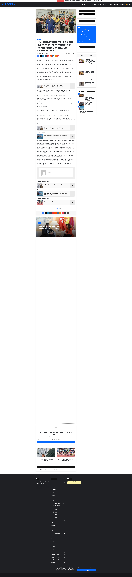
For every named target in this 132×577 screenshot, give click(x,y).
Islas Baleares (54, 538)
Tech (44, 486)
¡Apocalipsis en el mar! (89, 85)
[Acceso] (127, 1)
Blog (52, 497)
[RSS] (95, 575)
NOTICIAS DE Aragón (55, 554)
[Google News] (58, 209)
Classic (45, 481)
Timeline (47, 486)
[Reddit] (51, 56)
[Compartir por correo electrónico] (65, 213)
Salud (111, 4)
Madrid (53, 541)
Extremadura (54, 530)
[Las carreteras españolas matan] (81, 111)
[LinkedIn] (43, 56)
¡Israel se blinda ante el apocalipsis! (85, 82)
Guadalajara (55, 520)
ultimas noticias (65, 575)
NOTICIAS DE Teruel (56, 556)
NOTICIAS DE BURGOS (57, 503)
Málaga (54, 492)
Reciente (91, 58)
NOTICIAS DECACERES (57, 533)
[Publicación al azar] (129, 1)
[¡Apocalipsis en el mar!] (81, 87)
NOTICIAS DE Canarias (56, 557)
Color (48, 481)
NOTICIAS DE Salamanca (57, 511)
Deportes (94, 4)
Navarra (37, 486)
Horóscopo (122, 4)
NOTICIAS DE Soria (56, 514)
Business (41, 481)
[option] (56, 227)
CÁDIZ (54, 484)
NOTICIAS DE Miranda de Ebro (59, 506)
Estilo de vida (105, 4)
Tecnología (115, 4)
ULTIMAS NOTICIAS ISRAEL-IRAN (88, 106)
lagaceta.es (49, 172)
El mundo (39, 53)
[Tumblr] (46, 56)
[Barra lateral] (130, 1)
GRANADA (54, 487)
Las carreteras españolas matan (88, 110)
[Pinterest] (48, 56)
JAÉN (54, 490)
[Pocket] (58, 56)
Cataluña (53, 522)
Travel (37, 488)
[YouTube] (93, 575)
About (37, 481)
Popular (81, 58)
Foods (41, 483)
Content (37, 483)
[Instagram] (94, 575)
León (53, 500)
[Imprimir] (68, 213)
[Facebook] (38, 56)
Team (41, 486)
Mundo (89, 4)
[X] (41, 56)
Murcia (39, 39)
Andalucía (53, 481)
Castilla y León (54, 498)
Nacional (84, 4)
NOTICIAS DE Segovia (56, 512)
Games (44, 483)
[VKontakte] (53, 56)
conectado (46, 469)
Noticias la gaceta (53, 575)
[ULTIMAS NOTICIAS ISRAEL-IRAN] (81, 106)
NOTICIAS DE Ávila (56, 502)
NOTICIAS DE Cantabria (56, 559)
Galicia (53, 535)
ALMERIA (54, 482)
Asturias (53, 495)
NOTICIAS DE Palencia (56, 509)
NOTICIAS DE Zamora (56, 517)
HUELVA (54, 489)
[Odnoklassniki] (56, 56)
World (40, 488)
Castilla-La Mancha (55, 519)
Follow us (69, 478)
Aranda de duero (56, 505)
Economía (99, 4)
